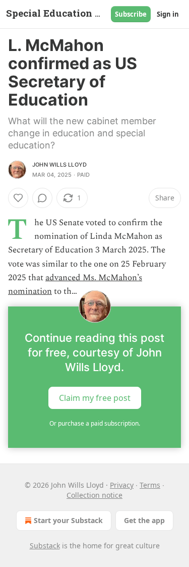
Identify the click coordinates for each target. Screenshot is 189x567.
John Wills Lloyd (59, 164)
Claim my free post (95, 397)
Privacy (122, 485)
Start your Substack (68, 520)
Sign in (168, 14)
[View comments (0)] (42, 198)
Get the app (144, 520)
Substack (45, 545)
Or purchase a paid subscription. (94, 423)
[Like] (18, 198)
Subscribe (131, 14)
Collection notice (94, 495)
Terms (150, 485)
